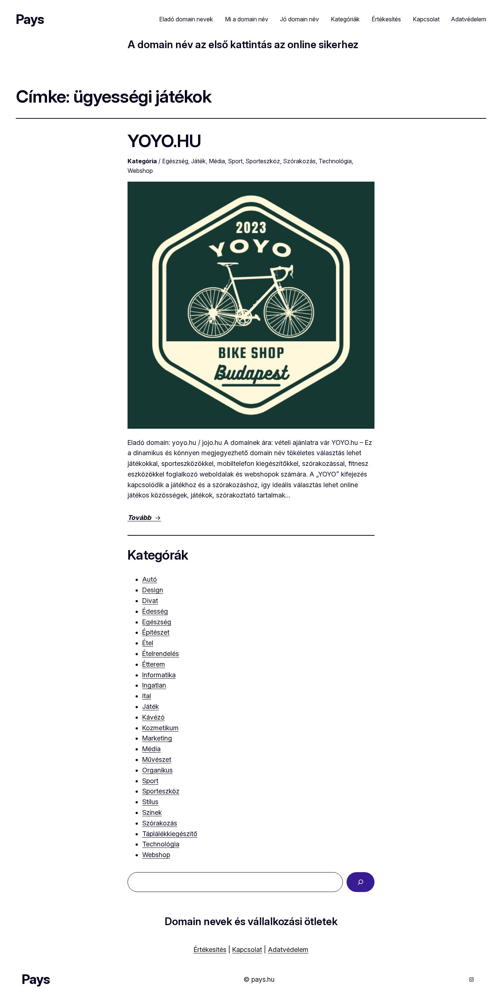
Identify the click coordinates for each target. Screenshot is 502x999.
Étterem (153, 664)
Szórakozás (299, 161)
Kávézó (153, 717)
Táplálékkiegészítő (169, 834)
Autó (149, 579)
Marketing (157, 738)
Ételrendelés (160, 653)
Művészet (156, 759)
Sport (235, 161)
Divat (150, 600)
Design (152, 590)
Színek (152, 812)
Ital (146, 696)
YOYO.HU (164, 141)
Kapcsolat (247, 949)
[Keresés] (360, 882)
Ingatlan (154, 685)
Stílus (150, 802)
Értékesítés (210, 949)
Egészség (175, 161)
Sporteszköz (262, 161)
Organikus (157, 770)
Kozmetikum (160, 728)
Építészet (155, 632)
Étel (147, 643)
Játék (198, 161)
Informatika (159, 675)
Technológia (335, 161)
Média (217, 161)
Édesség (155, 611)
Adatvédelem (288, 949)
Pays (30, 19)
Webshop (140, 170)
